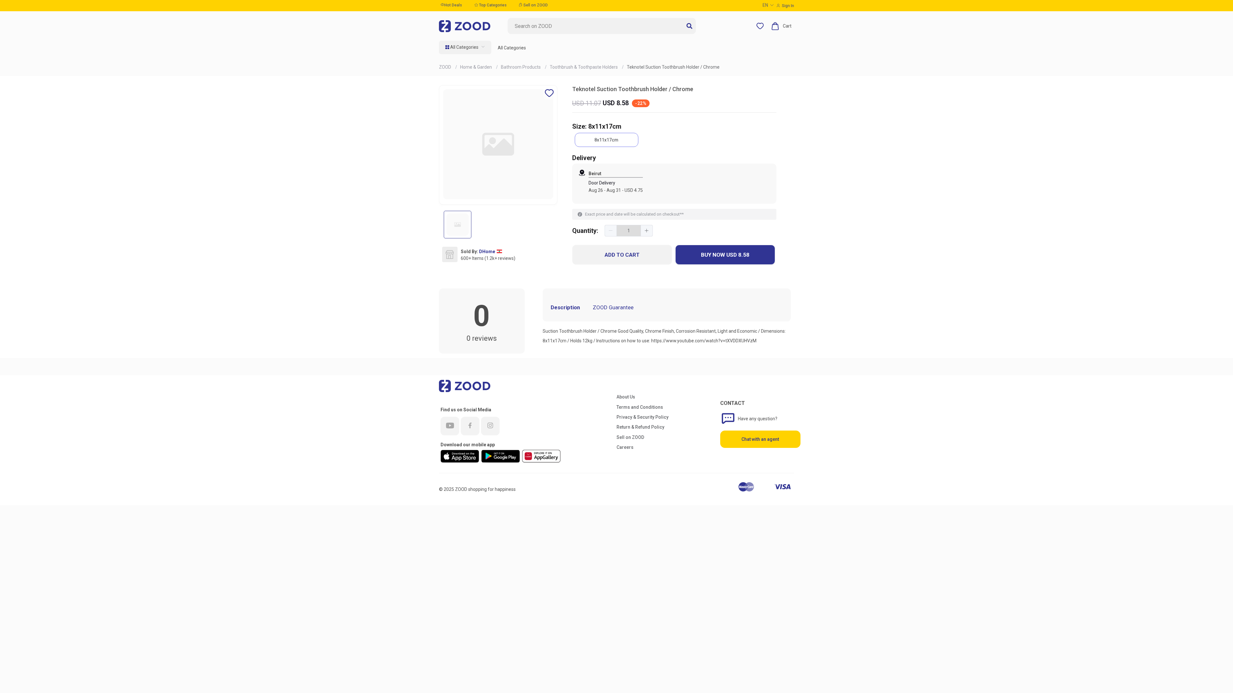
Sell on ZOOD (535, 5)
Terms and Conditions (639, 407)
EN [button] (765, 5)
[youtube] (450, 426)
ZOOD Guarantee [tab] (613, 307)
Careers (625, 447)
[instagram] (490, 426)
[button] (611, 230)
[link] (445, 67)
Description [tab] (565, 307)
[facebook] (470, 426)
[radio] (606, 140)
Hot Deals (453, 5)
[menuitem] (465, 47)
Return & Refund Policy (640, 427)
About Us (625, 396)
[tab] (643, 302)
